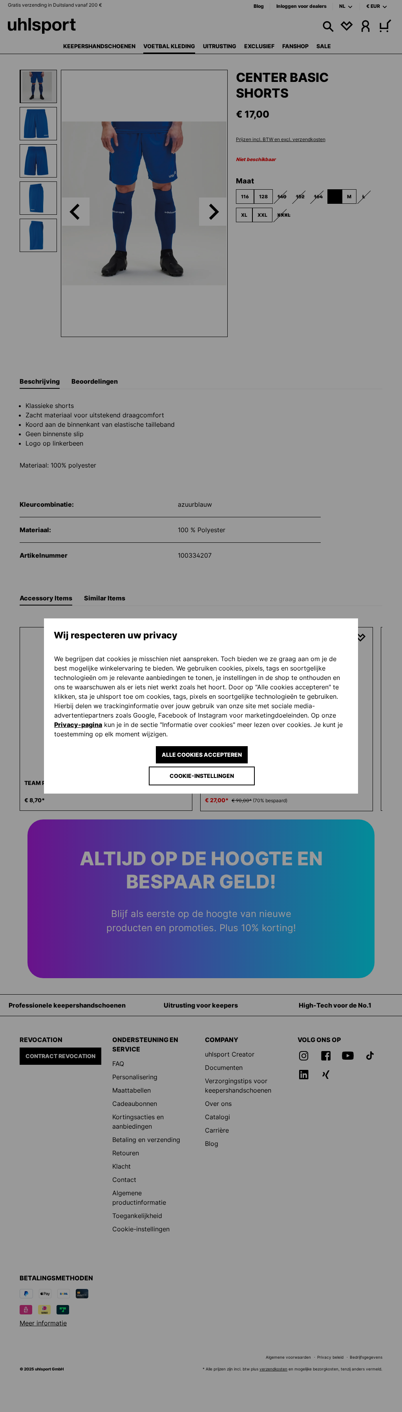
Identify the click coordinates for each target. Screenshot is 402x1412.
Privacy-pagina (78, 725)
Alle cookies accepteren (202, 754)
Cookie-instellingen (202, 775)
